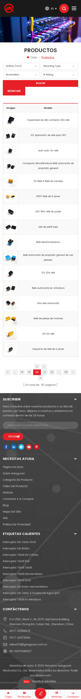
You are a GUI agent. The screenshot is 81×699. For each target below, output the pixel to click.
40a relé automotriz (48, 303)
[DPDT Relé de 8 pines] (11, 196)
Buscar (40, 83)
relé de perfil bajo (48, 227)
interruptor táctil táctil (17, 567)
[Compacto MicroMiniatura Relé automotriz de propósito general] (11, 166)
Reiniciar (14, 91)
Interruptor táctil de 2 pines (20, 555)
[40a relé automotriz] (11, 303)
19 (29, 372)
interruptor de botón (16, 548)
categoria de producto (18, 480)
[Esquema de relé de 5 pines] (11, 349)
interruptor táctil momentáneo (23, 574)
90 (66, 372)
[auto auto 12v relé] (11, 151)
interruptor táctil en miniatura (22, 599)
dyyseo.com (43, 675)
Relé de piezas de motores (48, 318)
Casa (33, 57)
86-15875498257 (20, 651)
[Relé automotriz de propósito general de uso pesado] (11, 258)
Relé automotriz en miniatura (48, 288)
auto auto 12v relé (48, 150)
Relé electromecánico (48, 242)
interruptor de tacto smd (19, 542)
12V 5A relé (48, 334)
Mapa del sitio (12, 512)
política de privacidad (16, 524)
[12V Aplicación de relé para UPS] (11, 135)
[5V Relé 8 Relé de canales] (11, 181)
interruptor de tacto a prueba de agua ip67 (31, 593)
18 (22, 372)
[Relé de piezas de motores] (11, 319)
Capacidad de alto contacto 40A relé (48, 120)
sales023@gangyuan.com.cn (28, 644)
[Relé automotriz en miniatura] (11, 288)
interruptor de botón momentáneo (25, 587)
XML (5, 518)
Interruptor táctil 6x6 (16, 561)
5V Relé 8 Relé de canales (48, 181)
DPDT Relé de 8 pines (48, 196)
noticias (8, 492)
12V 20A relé (48, 273)
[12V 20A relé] (11, 273)
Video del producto (15, 486)
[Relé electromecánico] (11, 242)
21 (45, 372)
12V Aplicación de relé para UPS (48, 135)
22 (51, 372)
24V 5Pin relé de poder (48, 211)
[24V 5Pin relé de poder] (11, 212)
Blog (5, 505)
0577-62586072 (19, 631)
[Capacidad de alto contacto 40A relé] (11, 120)
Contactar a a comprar (18, 499)
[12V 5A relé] (11, 334)
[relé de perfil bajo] (11, 227)
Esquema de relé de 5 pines (48, 349)
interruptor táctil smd (17, 580)
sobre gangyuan (14, 473)
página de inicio (13, 467)
